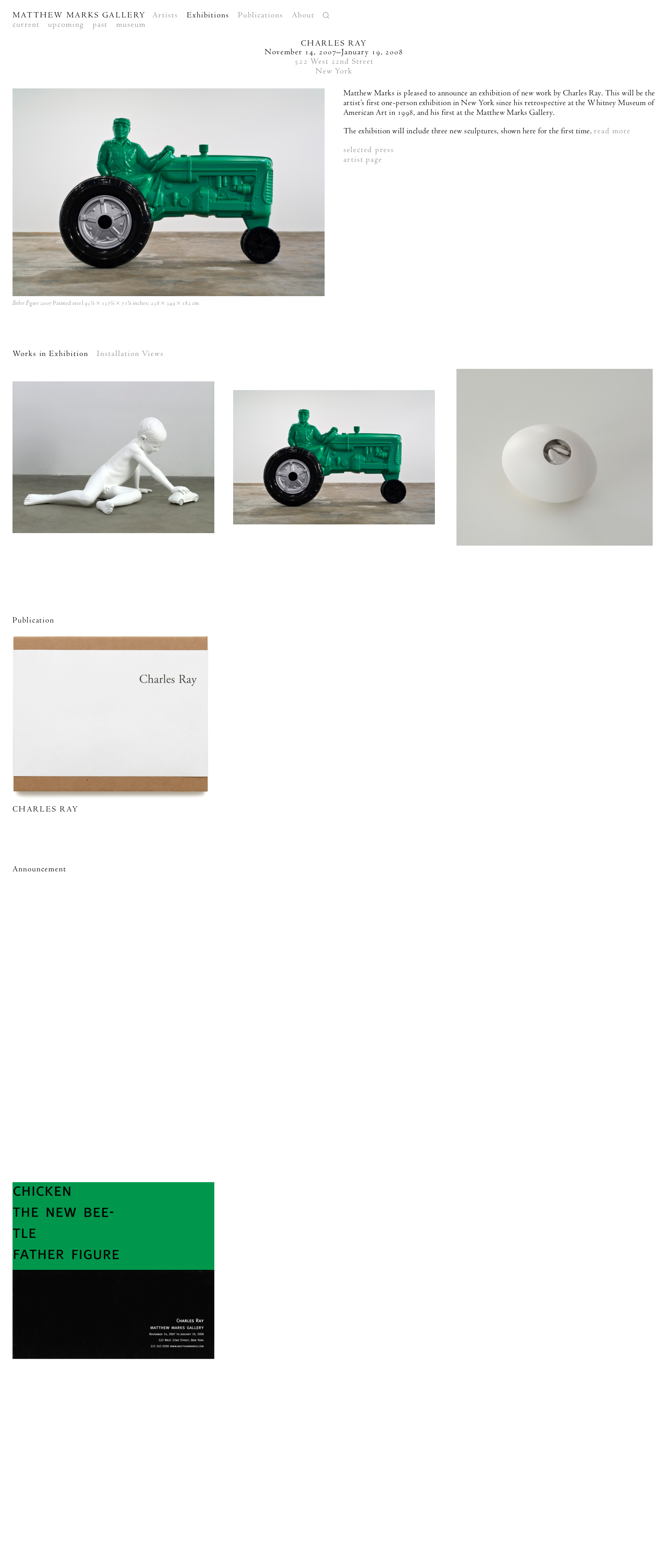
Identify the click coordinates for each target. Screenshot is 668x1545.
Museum (131, 24)
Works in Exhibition (50, 353)
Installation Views (130, 353)
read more (612, 131)
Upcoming (66, 24)
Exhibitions (208, 15)
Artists (165, 15)
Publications (260, 15)
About (303, 15)
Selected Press (368, 149)
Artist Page (362, 159)
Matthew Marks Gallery (79, 15)
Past (100, 24)
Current (26, 24)
